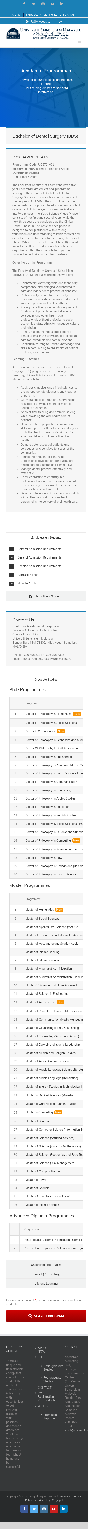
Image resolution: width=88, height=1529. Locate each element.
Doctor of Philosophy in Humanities (48, 714)
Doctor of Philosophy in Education (47, 807)
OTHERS (43, 1406)
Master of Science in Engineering (46, 994)
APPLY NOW (42, 1349)
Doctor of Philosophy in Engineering (48, 757)
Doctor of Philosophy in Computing (48, 840)
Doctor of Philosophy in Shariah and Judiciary (54, 866)
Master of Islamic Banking (42, 952)
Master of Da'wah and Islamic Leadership (52, 1044)
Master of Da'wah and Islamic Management (54, 1011)
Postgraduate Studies (45, 1379)
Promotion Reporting (45, 1416)
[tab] (46, 549)
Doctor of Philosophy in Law (43, 858)
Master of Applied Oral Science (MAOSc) (52, 927)
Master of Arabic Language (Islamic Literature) (55, 1069)
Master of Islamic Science (42, 1205)
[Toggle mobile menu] (80, 41)
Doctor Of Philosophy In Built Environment (52, 748)
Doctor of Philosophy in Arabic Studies (50, 798)
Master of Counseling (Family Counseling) (52, 1028)
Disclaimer (65, 1496)
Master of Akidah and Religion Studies (50, 1053)
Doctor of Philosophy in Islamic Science (51, 874)
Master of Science (37, 1121)
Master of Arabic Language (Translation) (51, 1078)
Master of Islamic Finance (42, 960)
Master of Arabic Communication (47, 1061)
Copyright (57, 1500)
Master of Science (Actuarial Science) (49, 1138)
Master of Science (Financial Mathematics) (53, 1146)
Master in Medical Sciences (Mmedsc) (49, 1095)
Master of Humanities (39, 909)
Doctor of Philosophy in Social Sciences (51, 723)
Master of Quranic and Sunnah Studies (50, 1104)
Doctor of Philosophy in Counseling (48, 790)
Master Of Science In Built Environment (51, 985)
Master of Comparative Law (43, 1171)
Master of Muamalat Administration (48, 968)
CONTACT (44, 1387)
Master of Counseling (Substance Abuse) (52, 1036)
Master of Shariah (37, 1188)
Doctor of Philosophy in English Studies (50, 815)
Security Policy (42, 1500)
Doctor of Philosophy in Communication (51, 782)
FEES (41, 1357)
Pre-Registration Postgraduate (44, 1396)
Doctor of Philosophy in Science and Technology (56, 849)
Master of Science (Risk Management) (50, 1163)
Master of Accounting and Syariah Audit (51, 943)
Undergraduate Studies (45, 1367)
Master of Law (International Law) (47, 1196)
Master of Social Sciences (42, 918)
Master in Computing (39, 1112)
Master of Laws (35, 1180)
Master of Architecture (40, 1002)
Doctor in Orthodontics (40, 731)
